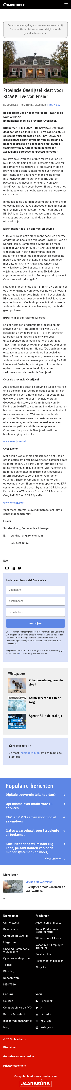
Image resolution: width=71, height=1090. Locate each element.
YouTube (45, 1020)
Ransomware (11, 978)
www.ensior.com (13, 502)
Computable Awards (15, 935)
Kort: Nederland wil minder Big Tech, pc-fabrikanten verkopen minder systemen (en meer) (29, 848)
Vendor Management (39, 882)
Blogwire (41, 967)
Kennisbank (10, 929)
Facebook (46, 1001)
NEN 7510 (9, 984)
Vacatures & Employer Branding (49, 946)
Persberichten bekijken (49, 960)
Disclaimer (10, 1047)
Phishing (8, 971)
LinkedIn (45, 1014)
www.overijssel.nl (14, 441)
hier (21, 653)
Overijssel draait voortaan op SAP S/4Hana (45, 889)
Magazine (9, 942)
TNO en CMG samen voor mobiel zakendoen (31, 819)
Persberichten (44, 954)
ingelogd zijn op (30, 752)
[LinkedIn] (13, 568)
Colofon (8, 1001)
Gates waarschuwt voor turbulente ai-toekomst (32, 833)
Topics (7, 964)
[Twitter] (20, 568)
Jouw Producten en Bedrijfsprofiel (47, 930)
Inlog (6, 1027)
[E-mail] (7, 568)
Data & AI (54, 105)
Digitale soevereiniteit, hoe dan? (31, 795)
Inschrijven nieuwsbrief (17, 1020)
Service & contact (14, 1014)
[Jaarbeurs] (35, 1082)
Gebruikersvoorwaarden (18, 1056)
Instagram (46, 1027)
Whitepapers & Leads (49, 938)
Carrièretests (11, 922)
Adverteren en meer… (48, 922)
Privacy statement (14, 1065)
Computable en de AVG (17, 1007)
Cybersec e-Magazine (16, 958)
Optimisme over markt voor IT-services (29, 806)
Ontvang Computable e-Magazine (16, 950)
